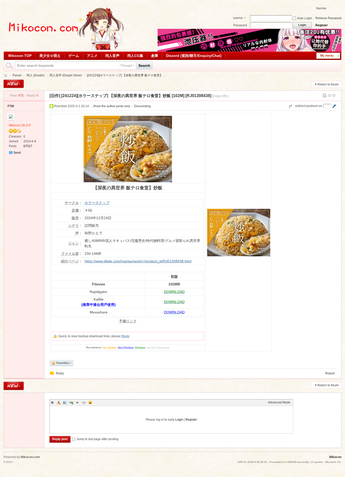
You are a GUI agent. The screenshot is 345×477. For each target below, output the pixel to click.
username (238, 18)
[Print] (325, 95)
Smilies (90, 402)
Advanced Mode (279, 402)
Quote (77, 402)
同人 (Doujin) (35, 75)
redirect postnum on (308, 106)
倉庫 (154, 56)
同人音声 (112, 56)
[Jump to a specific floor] (334, 106)
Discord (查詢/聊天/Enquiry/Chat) (193, 56)
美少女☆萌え (50, 56)
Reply (125, 336)
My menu (326, 55)
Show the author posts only (111, 106)
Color (58, 402)
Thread (126, 65)
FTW (11, 106)
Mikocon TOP (20, 56)
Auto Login (304, 18)
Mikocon (6, 75)
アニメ (92, 56)
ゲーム (73, 56)
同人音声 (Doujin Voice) (66, 75)
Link (71, 402)
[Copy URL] (220, 96)
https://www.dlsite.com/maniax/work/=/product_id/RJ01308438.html (138, 261)
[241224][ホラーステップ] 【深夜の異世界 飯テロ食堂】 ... (126, 75)
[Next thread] (334, 95)
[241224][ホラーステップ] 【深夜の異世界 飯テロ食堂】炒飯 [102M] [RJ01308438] (136, 96)
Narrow (321, 8)
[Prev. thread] (329, 95)
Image (64, 402)
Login (179, 419)
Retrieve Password (328, 18)
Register (321, 25)
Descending (142, 106)
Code (83, 402)
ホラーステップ (97, 203)
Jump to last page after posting (97, 439)
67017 (27, 146)
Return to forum (328, 84)
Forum (17, 75)
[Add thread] (14, 84)
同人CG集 (135, 56)
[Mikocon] (64, 49)
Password (240, 25)
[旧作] (55, 96)
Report (330, 373)
